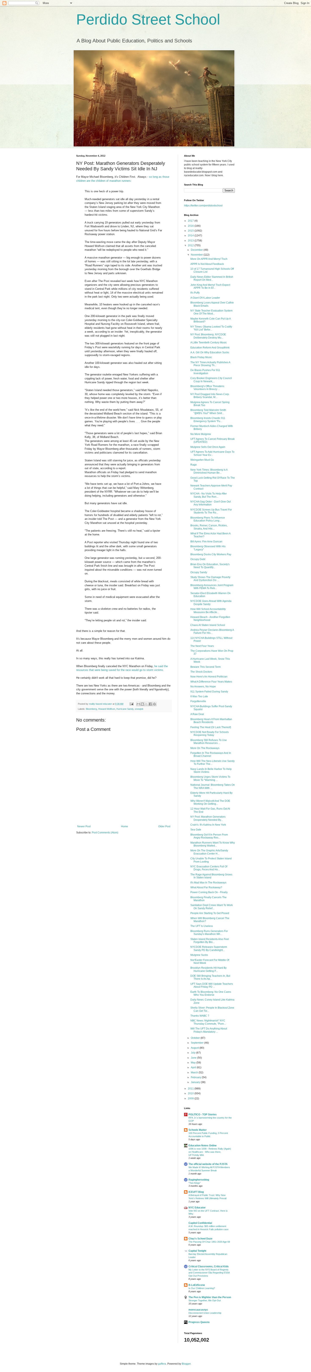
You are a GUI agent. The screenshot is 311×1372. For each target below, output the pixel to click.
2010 (191, 1093)
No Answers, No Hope (203, 686)
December (197, 249)
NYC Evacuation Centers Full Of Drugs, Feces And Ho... (208, 868)
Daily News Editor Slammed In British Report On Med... (211, 278)
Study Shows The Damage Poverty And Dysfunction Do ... (210, 579)
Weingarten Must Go (202, 459)
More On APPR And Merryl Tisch (208, 258)
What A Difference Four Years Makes (211, 681)
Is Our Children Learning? (202, 1288)
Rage (193, 464)
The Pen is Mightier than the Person (210, 1297)
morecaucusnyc (198, 1309)
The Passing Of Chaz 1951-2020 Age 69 (209, 1242)
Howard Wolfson (106, 709)
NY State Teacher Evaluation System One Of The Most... (211, 312)
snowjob (139, 709)
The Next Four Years (202, 646)
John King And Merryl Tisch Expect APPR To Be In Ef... (210, 286)
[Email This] (138, 704)
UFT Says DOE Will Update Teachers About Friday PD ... (211, 985)
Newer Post (84, 826)
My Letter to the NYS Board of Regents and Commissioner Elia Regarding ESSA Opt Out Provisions (209, 1272)
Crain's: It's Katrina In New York (208, 824)
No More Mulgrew (200, 434)
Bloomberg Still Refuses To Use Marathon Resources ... (208, 742)
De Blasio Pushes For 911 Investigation (205, 372)
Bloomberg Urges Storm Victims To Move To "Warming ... (210, 778)
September (197, 1042)
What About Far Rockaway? (206, 887)
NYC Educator (197, 1207)
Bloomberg (91, 709)
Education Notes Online (203, 1145)
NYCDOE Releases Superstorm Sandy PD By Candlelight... (208, 948)
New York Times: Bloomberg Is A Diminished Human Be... (208, 471)
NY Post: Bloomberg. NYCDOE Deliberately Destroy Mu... (208, 336)
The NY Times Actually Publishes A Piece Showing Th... (210, 364)
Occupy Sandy (198, 572)
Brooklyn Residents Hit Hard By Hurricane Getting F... (208, 969)
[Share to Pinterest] (154, 704)
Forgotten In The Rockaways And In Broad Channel (210, 754)
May (193, 1062)
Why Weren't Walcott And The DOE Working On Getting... (210, 802)
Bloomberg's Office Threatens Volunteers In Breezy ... (207, 388)
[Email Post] (131, 704)
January (196, 1082)
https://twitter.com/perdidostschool (203, 205)
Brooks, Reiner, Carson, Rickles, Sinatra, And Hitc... (208, 527)
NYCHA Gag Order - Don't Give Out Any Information (210, 503)
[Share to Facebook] (150, 704)
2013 (191, 240)
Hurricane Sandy (124, 709)
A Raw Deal (197, 714)
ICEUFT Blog (196, 1192)
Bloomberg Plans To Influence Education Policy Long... (207, 519)
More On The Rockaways (204, 748)
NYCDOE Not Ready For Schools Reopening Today (209, 734)
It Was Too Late (199, 696)
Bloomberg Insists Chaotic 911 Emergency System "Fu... (207, 420)
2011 (191, 1088)
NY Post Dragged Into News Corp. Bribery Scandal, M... (210, 396)
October (196, 1037)
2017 (191, 220)
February (196, 1077)
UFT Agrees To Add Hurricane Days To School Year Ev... (212, 453)
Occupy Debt (197, 559)
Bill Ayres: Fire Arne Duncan (206, 541)
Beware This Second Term (205, 666)
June (194, 1057)
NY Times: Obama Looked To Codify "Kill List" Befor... (211, 328)
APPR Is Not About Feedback (207, 264)
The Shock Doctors (201, 671)
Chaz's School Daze (200, 1238)
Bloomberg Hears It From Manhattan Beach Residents (211, 721)
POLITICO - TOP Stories (203, 1114)
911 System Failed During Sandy (209, 691)
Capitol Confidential (200, 1223)
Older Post (164, 826)
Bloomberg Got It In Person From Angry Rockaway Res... (209, 836)
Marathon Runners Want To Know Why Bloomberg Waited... (212, 844)
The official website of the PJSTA (208, 1164)
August (195, 1047)
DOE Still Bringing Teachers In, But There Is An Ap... (210, 977)
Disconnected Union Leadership (205, 1313)
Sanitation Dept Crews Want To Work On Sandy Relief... (211, 907)
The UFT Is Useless (201, 926)
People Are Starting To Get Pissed (209, 913)
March (195, 1072)
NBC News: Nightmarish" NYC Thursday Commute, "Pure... (208, 1022)
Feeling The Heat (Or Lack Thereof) (210, 727)
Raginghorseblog (199, 1179)
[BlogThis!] (142, 704)
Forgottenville (198, 701)
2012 (191, 245)
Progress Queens (199, 1322)
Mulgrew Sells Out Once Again (207, 447)
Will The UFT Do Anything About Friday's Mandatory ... (208, 1030)
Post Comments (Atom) (105, 832)
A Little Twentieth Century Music (208, 342)
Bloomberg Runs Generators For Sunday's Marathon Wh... (209, 933)
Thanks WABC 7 (199, 1015)
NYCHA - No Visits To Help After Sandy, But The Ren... (208, 495)
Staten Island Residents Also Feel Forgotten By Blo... (209, 941)
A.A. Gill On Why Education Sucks (209, 352)
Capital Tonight (197, 1250)
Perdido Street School (148, 19)
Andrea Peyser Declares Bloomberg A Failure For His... (212, 631)
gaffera (162, 1363)
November (197, 254)
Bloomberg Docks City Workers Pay (210, 554)
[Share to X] (146, 704)
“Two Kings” (195, 1183)
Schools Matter (198, 1129)
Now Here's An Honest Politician (208, 676)
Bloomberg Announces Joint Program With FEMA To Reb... (211, 587)
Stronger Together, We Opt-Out (205, 1300)
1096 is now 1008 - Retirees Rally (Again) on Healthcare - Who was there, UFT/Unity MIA (210, 1151)
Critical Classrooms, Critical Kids (209, 1266)
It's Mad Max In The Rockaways (208, 882)
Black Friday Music (201, 357)
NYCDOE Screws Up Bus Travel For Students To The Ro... (211, 511)
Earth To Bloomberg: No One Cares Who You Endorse (210, 993)
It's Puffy (195, 292)
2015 (191, 230)
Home (124, 826)
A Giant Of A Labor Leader (205, 297)
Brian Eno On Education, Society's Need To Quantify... (210, 566)
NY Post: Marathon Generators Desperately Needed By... (208, 818)
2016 (191, 225)
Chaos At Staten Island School (207, 625)
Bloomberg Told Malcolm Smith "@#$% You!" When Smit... (208, 411)
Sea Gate (195, 829)
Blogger (186, 1363)
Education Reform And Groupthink (210, 347)
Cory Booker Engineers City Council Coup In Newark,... (211, 380)
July (193, 1052)
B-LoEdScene (197, 1285)
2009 (191, 1098)
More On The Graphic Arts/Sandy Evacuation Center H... (209, 852)
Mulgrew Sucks (199, 954)
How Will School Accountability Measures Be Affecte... (208, 611)
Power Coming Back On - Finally (209, 892)
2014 (191, 235)
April (194, 1067)
